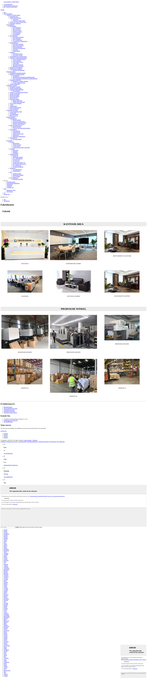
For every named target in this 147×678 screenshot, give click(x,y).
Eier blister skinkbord (18, 64)
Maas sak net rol (14, 115)
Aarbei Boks (16, 63)
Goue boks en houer (18, 55)
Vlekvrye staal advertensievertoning (21, 128)
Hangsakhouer (16, 91)
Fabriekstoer (10, 184)
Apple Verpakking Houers (19, 59)
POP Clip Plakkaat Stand (16, 125)
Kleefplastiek (16, 76)
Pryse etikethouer (14, 178)
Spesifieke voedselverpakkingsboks (18, 58)
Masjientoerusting (11, 71)
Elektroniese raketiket (18, 175)
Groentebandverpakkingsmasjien (18, 73)
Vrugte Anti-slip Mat (15, 93)
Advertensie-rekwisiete (9, 411)
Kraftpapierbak (16, 51)
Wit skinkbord (16, 34)
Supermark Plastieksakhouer (17, 89)
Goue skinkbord (17, 38)
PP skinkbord (13, 26)
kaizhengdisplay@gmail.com (11, 6)
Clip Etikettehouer (17, 169)
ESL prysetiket (16, 176)
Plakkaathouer (13, 118)
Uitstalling (9, 186)
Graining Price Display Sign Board (21, 147)
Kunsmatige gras (14, 16)
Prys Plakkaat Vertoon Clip (19, 164)
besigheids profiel (11, 182)
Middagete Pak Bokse (18, 66)
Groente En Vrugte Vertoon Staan (18, 22)
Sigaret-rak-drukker (14, 96)
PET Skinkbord (13, 36)
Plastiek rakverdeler (14, 95)
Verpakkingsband (14, 114)
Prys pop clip (16, 161)
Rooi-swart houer (17, 30)
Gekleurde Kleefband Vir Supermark (47, 441)
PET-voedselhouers (17, 40)
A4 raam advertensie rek (19, 121)
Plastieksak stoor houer (11, 441)
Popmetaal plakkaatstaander (19, 122)
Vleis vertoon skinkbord (15, 103)
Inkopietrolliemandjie (32, 441)
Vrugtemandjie (13, 106)
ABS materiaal (16, 131)
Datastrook (15, 150)
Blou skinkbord (16, 29)
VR (4, 193)
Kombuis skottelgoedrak (16, 88)
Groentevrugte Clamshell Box (20, 41)
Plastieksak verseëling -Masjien (20, 81)
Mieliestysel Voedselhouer (16, 67)
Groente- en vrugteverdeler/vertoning (19, 92)
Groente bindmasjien (15, 84)
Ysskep (11, 104)
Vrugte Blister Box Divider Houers (18, 56)
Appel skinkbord (17, 60)
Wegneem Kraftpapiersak (19, 48)
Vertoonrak (15, 19)
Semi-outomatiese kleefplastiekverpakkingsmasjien (25, 78)
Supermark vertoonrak (15, 23)
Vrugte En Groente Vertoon (13, 15)
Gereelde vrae (10, 187)
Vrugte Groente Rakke (15, 18)
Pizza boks (15, 49)
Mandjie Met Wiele (17, 100)
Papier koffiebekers (17, 47)
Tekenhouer (13, 168)
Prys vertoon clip (17, 165)
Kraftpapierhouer (14, 42)
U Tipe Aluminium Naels (19, 82)
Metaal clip (15, 155)
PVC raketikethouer (18, 158)
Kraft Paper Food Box (18, 45)
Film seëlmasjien (61, 441)
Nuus (5, 189)
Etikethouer (15, 153)
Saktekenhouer (16, 132)
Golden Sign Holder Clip (19, 162)
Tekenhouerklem (14, 154)
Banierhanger (16, 143)
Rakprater (15, 151)
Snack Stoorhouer (14, 109)
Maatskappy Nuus (11, 190)
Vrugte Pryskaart (17, 144)
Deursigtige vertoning (15, 87)
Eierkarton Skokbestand (18, 70)
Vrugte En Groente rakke (19, 20)
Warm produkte (28, 440)
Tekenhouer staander (18, 157)
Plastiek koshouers (17, 31)
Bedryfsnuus (10, 191)
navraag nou (4, 431)
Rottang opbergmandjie (15, 107)
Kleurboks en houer (17, 53)
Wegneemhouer (10, 25)
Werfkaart (35, 440)
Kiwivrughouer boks (18, 62)
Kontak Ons (7, 194)
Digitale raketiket (17, 173)
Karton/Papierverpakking (16, 69)
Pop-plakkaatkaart (17, 139)
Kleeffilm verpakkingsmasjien (17, 74)
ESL (11, 172)
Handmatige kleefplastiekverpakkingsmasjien (24, 77)
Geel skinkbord (16, 33)
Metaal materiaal (17, 120)
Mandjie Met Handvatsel (19, 102)
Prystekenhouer (16, 171)
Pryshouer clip (16, 160)
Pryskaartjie (9, 140)
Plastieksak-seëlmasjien (15, 80)
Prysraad (12, 142)
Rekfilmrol (3, 441)
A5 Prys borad (16, 146)
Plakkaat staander (11, 117)
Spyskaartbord (13, 129)
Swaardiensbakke (22, 441)
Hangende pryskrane (18, 179)
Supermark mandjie (14, 99)
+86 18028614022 (8, 4)
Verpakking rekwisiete (12, 110)
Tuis (5, 12)
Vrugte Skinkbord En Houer (10, 408)
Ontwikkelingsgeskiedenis (13, 183)
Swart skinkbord (17, 27)
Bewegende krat (14, 98)
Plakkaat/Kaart (13, 138)
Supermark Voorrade (12, 85)
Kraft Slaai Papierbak (18, 44)
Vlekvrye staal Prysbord (18, 124)
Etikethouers (16, 135)
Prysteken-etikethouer (18, 166)
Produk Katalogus (8, 13)
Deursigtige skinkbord (18, 37)
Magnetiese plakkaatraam (19, 136)
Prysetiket (12, 149)
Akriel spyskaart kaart (18, 133)
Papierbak (12, 52)
